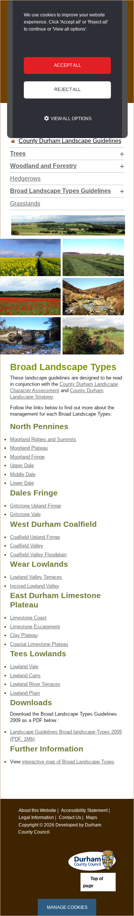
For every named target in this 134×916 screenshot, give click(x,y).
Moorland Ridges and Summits (43, 439)
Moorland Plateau (29, 448)
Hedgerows (25, 178)
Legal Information (36, 817)
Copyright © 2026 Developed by (52, 824)
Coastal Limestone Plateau (39, 644)
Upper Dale (22, 465)
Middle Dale (22, 474)
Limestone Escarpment (35, 626)
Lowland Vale (24, 666)
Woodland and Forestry (43, 166)
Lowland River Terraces (35, 684)
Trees (18, 153)
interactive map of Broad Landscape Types (68, 762)
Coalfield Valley (26, 545)
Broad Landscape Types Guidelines (60, 191)
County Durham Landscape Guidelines (70, 141)
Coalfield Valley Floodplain (38, 554)
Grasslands (25, 203)
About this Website (37, 810)
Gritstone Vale (25, 514)
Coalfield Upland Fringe (35, 537)
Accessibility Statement (84, 810)
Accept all (67, 65)
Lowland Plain (25, 693)
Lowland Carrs (25, 675)
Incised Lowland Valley (34, 586)
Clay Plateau (24, 635)
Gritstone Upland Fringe (35, 506)
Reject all (67, 89)
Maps (91, 817)
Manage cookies (67, 907)
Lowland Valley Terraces (36, 577)
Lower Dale (22, 483)
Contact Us (70, 817)
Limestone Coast (28, 617)
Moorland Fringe (27, 457)
